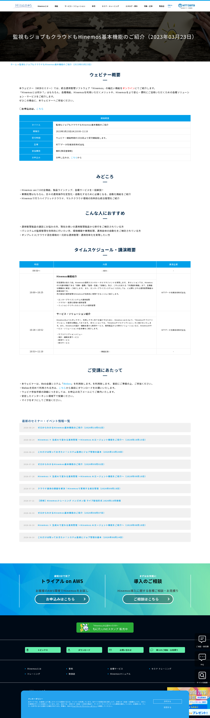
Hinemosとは (43, 6)
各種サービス (116, 668)
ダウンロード (84, 650)
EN (169, 5)
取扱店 (161, 6)
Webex (67, 383)
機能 (56, 6)
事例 (93, 6)
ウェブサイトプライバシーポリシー (84, 706)
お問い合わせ (126, 650)
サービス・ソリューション (75, 6)
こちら (40, 108)
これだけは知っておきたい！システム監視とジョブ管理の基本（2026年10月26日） (81, 451)
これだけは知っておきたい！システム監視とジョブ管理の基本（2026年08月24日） (81, 537)
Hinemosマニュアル (120, 673)
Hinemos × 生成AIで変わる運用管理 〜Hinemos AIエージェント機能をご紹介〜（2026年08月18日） (92, 525)
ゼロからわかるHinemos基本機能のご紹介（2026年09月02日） (72, 464)
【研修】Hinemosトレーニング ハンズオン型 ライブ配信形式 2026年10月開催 (79, 500)
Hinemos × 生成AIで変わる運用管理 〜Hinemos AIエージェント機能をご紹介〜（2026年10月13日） (92, 439)
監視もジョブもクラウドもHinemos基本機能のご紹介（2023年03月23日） (56, 64)
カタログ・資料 (132, 6)
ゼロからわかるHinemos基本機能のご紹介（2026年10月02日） (72, 427)
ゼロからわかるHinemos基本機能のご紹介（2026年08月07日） (72, 512)
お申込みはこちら (60, 598)
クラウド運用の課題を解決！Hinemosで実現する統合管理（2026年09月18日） (80, 488)
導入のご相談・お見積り (167, 650)
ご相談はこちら (146, 598)
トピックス (43, 650)
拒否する (167, 707)
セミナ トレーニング (161, 668)
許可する (167, 701)
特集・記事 (148, 6)
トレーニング (33, 673)
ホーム (14, 64)
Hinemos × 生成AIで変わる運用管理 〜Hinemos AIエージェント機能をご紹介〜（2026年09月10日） (92, 476)
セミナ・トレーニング (110, 6)
